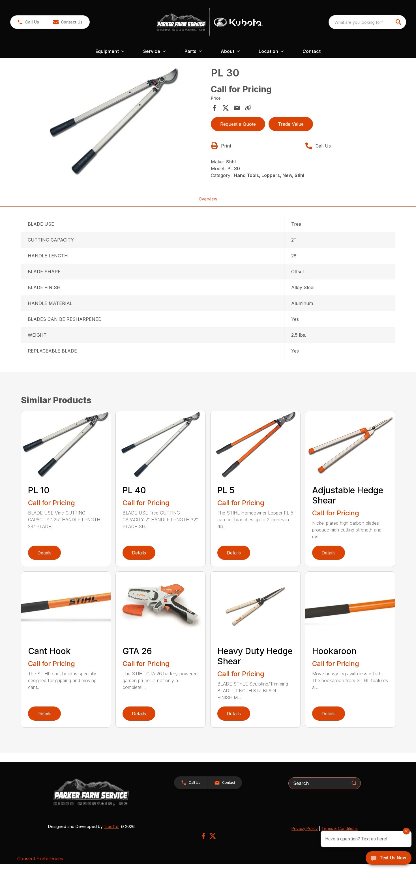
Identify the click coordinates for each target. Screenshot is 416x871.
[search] (399, 22)
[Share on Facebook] (214, 107)
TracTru (111, 826)
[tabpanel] (114, 122)
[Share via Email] (236, 107)
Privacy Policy (304, 828)
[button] (28, 22)
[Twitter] (212, 836)
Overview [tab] (208, 199)
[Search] (354, 783)
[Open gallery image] (114, 121)
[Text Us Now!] (388, 858)
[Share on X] (225, 107)
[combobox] (367, 22)
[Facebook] (203, 836)
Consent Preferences (40, 858)
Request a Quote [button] (238, 124)
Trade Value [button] (291, 124)
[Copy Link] (248, 107)
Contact (312, 51)
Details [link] (44, 553)
